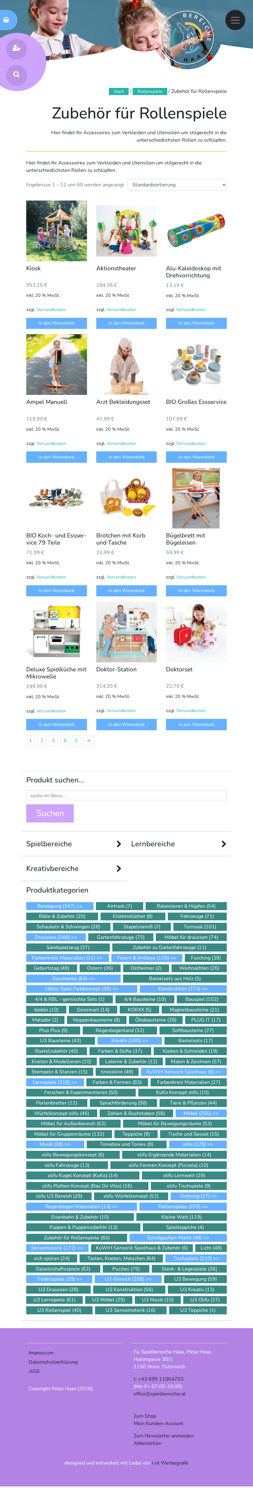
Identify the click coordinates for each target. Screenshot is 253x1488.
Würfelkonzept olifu (61, 1113)
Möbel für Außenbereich (73, 1123)
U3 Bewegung (195, 1279)
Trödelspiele (55, 1279)
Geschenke (69, 978)
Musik (51, 1144)
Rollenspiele (150, 91)
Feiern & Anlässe (143, 958)
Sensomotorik (53, 1248)
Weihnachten (199, 968)
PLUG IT (206, 1020)
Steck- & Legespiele (189, 1269)
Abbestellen (147, 1443)
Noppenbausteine (96, 1020)
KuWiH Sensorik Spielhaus (180, 1071)
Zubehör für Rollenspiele (77, 1237)
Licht (211, 1248)
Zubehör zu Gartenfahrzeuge (169, 947)
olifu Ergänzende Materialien (174, 1154)
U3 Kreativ (197, 1289)
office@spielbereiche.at (160, 1394)
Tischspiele (192, 1258)
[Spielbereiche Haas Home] (187, 37)
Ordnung (195, 1196)
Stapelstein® (141, 926)
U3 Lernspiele (54, 1299)
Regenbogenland (120, 1030)
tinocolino (117, 1071)
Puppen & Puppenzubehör (83, 1227)
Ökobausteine (155, 1020)
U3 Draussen (58, 1289)
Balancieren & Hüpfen (186, 906)
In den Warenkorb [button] (56, 323)
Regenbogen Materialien (78, 1206)
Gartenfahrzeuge (121, 937)
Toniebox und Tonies (126, 1144)
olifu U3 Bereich (59, 1196)
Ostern (100, 968)
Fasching (206, 958)
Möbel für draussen (191, 937)
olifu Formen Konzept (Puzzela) (168, 1165)
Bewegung (56, 906)
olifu (194, 1144)
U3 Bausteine (60, 1040)
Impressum (41, 1352)
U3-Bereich (124, 1279)
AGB (34, 1371)
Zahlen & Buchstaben (136, 1113)
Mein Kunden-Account (158, 1423)
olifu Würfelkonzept (131, 1196)
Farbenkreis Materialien (63, 958)
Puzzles (126, 1269)
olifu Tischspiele (189, 1186)
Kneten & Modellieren (61, 1061)
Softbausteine (193, 1030)
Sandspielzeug (68, 947)
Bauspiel (201, 999)
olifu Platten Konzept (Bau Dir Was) (87, 1186)
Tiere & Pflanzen (193, 1103)
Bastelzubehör (56, 1051)
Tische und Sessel (193, 1134)
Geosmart (93, 1009)
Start (119, 91)
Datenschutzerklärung (53, 1362)
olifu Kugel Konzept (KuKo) (83, 1175)
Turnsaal (200, 926)
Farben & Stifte (120, 1051)
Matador (45, 1020)
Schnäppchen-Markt (174, 1237)
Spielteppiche (185, 1227)
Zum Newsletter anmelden (164, 1435)
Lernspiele (51, 1082)
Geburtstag (51, 968)
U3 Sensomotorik (131, 1310)
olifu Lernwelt (184, 1175)
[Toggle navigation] (235, 20)
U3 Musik (158, 1299)
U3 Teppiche (198, 1310)
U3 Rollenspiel (59, 1310)
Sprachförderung (123, 1103)
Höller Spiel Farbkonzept (78, 988)
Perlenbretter (56, 1103)
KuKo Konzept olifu (182, 1092)
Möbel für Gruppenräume (69, 1134)
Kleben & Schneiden (190, 1051)
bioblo (46, 1009)
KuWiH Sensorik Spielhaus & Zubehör (142, 1248)
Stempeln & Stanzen (59, 1071)
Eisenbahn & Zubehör (80, 1217)
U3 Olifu (205, 1299)
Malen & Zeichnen (196, 1061)
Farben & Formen (117, 1082)
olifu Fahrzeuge (67, 1165)
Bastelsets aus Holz (175, 978)
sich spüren (52, 1258)
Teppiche (136, 1134)
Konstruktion (179, 988)
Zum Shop (145, 1416)
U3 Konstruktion (129, 1289)
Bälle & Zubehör (62, 916)
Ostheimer (146, 968)
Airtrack (119, 906)
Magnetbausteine (194, 1009)
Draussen (52, 937)
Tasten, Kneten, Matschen (121, 1258)
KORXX (139, 1009)
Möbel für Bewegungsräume (175, 1123)
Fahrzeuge (197, 916)
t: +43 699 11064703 (159, 1379)
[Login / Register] (16, 49)
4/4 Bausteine (145, 999)
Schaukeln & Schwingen (68, 926)
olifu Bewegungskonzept (73, 1154)
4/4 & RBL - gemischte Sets (70, 999)
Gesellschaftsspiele (63, 1269)
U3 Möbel (108, 1299)
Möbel (197, 1113)
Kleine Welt (181, 1217)
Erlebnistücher (133, 916)
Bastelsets (195, 1040)
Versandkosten (51, 309)
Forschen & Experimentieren (81, 1092)
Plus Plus (53, 1030)
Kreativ (126, 1040)
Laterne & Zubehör (131, 1061)
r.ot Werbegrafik (170, 1463)
